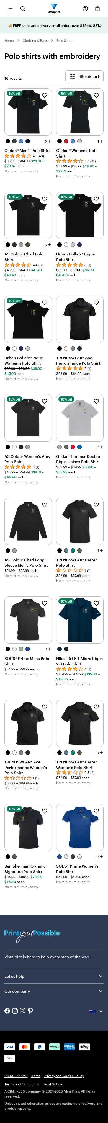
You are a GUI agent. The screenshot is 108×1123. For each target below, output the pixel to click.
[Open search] (23, 8)
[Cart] (97, 8)
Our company (17, 991)
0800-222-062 (15, 1076)
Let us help (14, 976)
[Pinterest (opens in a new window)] (30, 1011)
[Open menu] (10, 8)
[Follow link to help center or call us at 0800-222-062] (85, 8)
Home (9, 40)
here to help (38, 956)
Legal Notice (52, 1084)
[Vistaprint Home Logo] (54, 8)
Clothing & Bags (35, 40)
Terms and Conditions (21, 1084)
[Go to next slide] (101, 25)
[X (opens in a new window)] (22, 1011)
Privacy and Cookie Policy (64, 1076)
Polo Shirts (64, 40)
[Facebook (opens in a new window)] (7, 1011)
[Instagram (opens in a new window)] (15, 1011)
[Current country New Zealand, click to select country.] (96, 1011)
